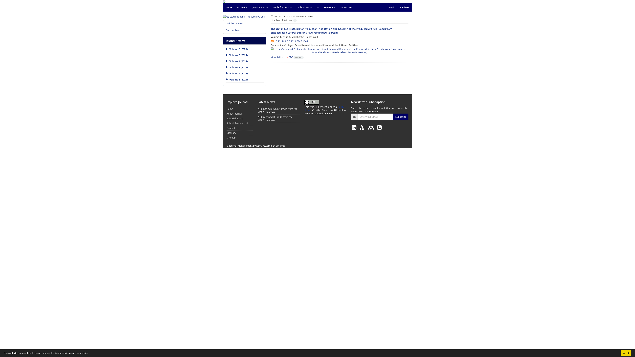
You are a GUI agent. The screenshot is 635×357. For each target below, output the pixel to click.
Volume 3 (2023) (238, 67)
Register (404, 7)
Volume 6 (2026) (238, 49)
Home (229, 7)
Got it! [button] (626, 353)
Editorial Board (235, 118)
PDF (295, 57)
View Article (277, 57)
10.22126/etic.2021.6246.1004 (291, 41)
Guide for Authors (283, 7)
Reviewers (329, 7)
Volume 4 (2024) (238, 61)
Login (392, 7)
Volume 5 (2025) (238, 55)
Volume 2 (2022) (238, 73)
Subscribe (400, 116)
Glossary (231, 132)
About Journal (234, 113)
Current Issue (233, 30)
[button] (89, 353)
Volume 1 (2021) (238, 79)
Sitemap (231, 137)
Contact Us (346, 7)
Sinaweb (280, 145)
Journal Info (259, 7)
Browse (241, 7)
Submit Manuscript (308, 7)
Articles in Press (235, 23)
